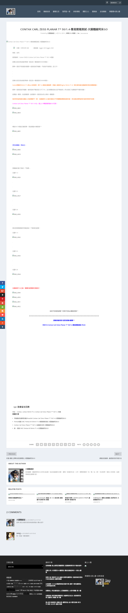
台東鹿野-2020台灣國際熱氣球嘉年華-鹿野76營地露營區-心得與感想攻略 (64, 585)
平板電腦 (36, 590)
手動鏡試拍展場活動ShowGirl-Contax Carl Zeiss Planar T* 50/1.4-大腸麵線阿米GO (40, 418)
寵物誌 (94, 12)
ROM (28, 583)
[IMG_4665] (16, 131)
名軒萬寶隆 (39, 594)
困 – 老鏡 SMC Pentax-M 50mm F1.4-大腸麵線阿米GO (31, 428)
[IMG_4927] (16, 196)
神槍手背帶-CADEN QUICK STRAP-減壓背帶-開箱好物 (77, 499)
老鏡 (59, 412)
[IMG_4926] (16, 177)
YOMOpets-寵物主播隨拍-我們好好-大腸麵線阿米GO (106, 499)
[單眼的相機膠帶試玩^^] (21, 494)
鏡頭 (25, 583)
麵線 (25, 580)
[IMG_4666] (16, 150)
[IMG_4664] (16, 113)
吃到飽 (37, 583)
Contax (19, 412)
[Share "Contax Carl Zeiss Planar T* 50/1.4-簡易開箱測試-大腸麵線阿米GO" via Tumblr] (49, 445)
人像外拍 (8, 586)
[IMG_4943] (16, 256)
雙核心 (31, 594)
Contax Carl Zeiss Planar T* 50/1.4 (46, 412)
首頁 (38, 12)
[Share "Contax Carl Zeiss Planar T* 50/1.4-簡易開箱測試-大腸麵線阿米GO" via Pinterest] (53, 445)
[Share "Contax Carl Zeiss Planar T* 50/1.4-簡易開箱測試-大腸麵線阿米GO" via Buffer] (61, 445)
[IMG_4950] (16, 297)
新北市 (24, 590)
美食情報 (76, 12)
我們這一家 (66, 12)
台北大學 (9, 594)
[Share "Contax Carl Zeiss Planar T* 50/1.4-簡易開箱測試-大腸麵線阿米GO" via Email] (69, 445)
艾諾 (12, 586)
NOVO (22, 583)
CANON (36, 587)
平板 (27, 590)
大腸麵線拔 (50, 33)
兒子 (23, 586)
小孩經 (31, 583)
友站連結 (103, 12)
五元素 (17, 590)
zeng (18, 533)
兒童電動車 (15, 596)
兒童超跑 (16, 580)
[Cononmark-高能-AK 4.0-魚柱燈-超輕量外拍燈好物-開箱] (50, 494)
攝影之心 (86, 12)
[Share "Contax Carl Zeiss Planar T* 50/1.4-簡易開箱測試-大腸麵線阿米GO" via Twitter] (41, 445)
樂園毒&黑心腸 (114, 12)
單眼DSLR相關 (70, 33)
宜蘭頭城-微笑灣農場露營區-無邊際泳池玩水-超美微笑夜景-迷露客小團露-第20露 (63, 596)
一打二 (26, 586)
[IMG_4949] (16, 293)
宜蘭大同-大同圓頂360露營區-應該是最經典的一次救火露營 (63, 571)
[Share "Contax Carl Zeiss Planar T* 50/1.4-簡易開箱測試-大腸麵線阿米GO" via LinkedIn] (57, 445)
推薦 (26, 593)
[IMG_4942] (16, 237)
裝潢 (39, 586)
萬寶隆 (41, 590)
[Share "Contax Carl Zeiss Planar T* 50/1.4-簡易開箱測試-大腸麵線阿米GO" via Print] (73, 445)
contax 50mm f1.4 (28, 412)
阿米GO (18, 586)
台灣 (34, 583)
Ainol (20, 580)
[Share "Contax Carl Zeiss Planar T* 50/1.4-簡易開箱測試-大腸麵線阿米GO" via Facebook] (37, 445)
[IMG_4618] (16, 154)
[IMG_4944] (16, 274)
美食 (39, 580)
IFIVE (35, 594)
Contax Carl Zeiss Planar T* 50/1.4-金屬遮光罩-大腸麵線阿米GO (34, 425)
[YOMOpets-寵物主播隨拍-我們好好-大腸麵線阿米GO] (106, 494)
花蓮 (12, 583)
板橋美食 (12, 580)
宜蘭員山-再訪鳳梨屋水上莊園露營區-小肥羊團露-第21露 (63, 591)
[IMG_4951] (16, 302)
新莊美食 (9, 596)
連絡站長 (47, 12)
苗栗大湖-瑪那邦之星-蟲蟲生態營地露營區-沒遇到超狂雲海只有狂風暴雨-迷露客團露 (64, 578)
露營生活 (56, 12)
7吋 (29, 586)
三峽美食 (31, 580)
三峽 (20, 590)
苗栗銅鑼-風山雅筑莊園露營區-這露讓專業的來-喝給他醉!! (64, 565)
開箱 (15, 583)
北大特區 (19, 594)
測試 (32, 586)
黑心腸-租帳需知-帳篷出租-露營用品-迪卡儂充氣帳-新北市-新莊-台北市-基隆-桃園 (63, 603)
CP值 (7, 580)
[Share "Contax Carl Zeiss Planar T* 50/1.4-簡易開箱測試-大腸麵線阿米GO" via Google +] (45, 445)
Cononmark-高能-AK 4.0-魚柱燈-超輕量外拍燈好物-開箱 (50, 499)
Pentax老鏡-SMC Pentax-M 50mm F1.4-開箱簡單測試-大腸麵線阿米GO (36, 422)
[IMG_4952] (16, 306)
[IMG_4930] (16, 214)
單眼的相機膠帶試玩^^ (15, 498)
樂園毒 (14, 594)
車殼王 (31, 590)
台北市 (36, 580)
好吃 (41, 583)
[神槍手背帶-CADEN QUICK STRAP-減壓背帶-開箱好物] (78, 494)
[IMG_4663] (16, 108)
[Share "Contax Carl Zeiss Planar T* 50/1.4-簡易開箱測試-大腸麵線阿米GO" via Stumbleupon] (65, 445)
